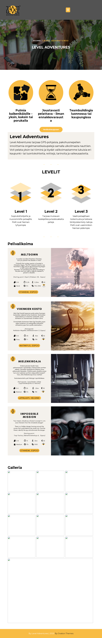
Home (37, 40)
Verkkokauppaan (51, 129)
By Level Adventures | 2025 (51, 633)
